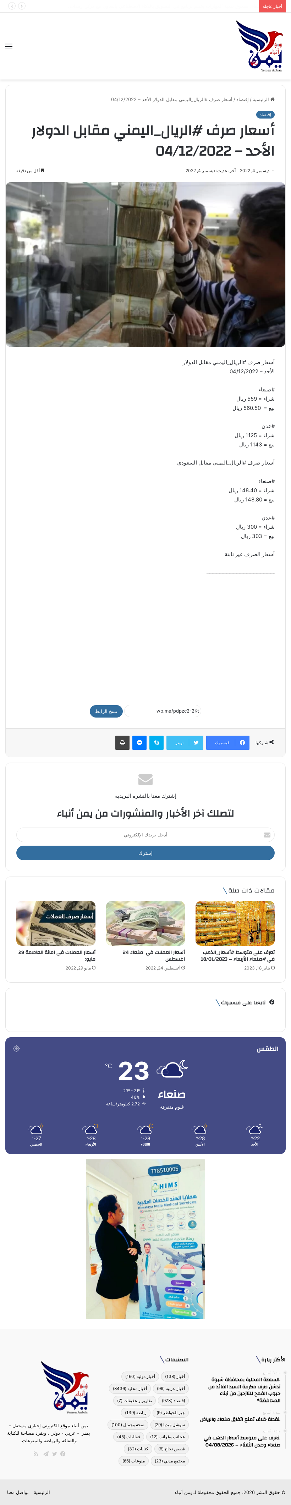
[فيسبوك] (61, 1454)
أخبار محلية (130, 1388)
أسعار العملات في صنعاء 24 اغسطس (154, 956)
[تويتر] (53, 1454)
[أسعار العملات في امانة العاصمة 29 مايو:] (55, 923)
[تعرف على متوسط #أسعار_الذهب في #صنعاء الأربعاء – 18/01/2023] (235, 923)
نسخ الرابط (106, 711)
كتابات (138, 1448)
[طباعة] (122, 743)
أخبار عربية (171, 1388)
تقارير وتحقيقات (134, 1400)
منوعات (133, 1460)
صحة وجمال (127, 1424)
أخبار (175, 1376)
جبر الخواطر (171, 1412)
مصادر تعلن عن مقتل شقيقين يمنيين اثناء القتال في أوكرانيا (197, 6)
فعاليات (128, 1436)
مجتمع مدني (170, 1460)
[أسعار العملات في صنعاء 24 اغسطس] (145, 923)
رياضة (136, 1412)
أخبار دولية (140, 1376)
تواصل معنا (18, 1492)
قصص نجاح (171, 1448)
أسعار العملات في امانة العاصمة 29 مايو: (56, 956)
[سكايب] (156, 743)
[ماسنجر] (139, 743)
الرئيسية (261, 99)
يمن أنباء (183, 1492)
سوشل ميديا (169, 1424)
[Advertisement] (145, 637)
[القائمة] (8, 49)
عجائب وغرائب (167, 1436)
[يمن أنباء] (260, 46)
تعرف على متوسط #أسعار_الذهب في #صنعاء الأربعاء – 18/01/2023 (238, 956)
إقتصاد (242, 99)
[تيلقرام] (44, 1454)
